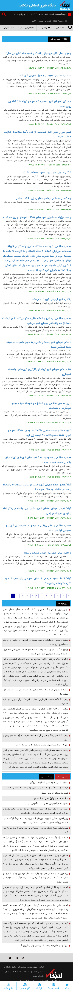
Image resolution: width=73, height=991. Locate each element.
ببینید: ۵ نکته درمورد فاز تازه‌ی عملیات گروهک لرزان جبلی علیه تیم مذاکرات (35, 701)
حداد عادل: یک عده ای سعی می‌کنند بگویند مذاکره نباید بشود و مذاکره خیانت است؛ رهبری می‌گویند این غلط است (35, 811)
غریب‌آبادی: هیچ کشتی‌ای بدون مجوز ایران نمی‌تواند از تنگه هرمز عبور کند (35, 830)
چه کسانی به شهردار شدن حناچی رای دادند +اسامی (43, 198)
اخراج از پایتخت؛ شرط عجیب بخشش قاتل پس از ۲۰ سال (41, 745)
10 (56, 595)
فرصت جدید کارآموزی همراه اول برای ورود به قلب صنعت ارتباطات (37, 788)
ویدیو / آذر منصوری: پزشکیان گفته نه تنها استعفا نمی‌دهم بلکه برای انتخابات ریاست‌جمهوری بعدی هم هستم (35, 652)
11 (62, 595)
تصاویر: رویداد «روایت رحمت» (54, 793)
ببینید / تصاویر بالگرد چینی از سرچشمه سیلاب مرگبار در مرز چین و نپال (35, 737)
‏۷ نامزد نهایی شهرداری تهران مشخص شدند (47, 553)
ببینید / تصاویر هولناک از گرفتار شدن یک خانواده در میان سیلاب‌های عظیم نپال (35, 692)
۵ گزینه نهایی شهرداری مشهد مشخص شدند (47, 172)
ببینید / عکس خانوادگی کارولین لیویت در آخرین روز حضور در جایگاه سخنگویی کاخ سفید (35, 642)
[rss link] (23, 957)
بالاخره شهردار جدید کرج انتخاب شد (51, 299)
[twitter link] (10, 957)
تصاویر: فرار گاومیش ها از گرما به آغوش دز (48, 803)
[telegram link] (16, 957)
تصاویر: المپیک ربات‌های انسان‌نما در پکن (49, 782)
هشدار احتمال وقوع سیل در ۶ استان (51, 798)
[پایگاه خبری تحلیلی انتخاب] (65, 5)
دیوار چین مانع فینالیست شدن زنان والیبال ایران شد (43, 945)
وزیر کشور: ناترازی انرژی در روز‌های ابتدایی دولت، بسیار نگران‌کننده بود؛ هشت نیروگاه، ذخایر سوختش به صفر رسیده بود (35, 820)
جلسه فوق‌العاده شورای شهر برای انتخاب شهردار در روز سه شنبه (37, 217)
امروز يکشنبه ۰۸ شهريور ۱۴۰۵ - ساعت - (48, 14)
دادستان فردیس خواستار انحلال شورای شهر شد (45, 76)
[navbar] (69, 14)
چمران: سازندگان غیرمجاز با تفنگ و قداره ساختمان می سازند (38, 53)
